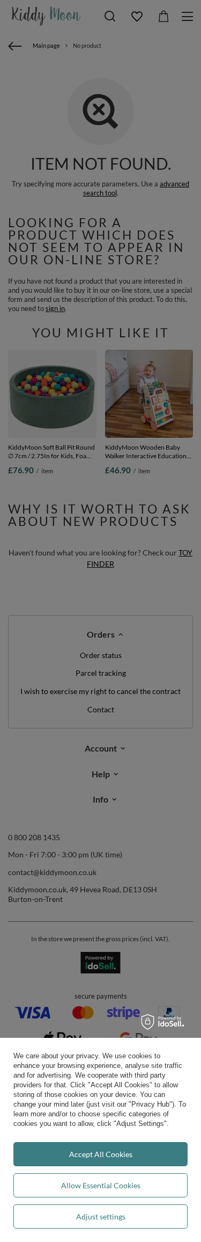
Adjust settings (100, 1216)
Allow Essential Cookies (100, 1185)
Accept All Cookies (100, 1154)
